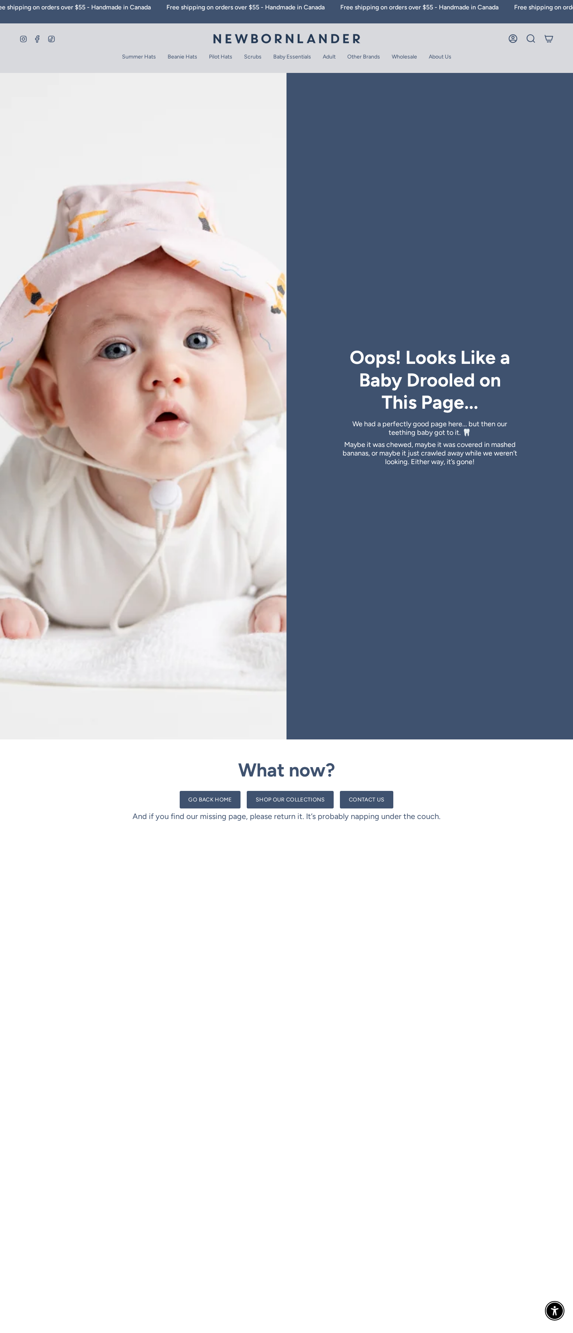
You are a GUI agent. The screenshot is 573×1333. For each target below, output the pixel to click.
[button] (292, 57)
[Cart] (549, 38)
